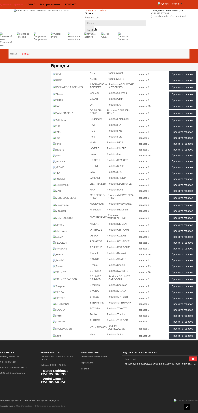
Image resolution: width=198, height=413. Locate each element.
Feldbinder (96, 119)
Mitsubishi (95, 209)
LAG (92, 172)
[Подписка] (193, 358)
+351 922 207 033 (160, 13)
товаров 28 (145, 335)
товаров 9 (144, 279)
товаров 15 (145, 106)
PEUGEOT (96, 241)
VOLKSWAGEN (99, 327)
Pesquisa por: (92, 17)
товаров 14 (145, 191)
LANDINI (95, 178)
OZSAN (94, 235)
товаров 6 (144, 198)
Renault (94, 253)
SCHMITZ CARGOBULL (97, 278)
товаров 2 (144, 143)
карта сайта (87, 362)
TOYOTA (95, 308)
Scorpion (95, 285)
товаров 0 (144, 87)
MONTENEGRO (99, 216)
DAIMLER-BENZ (96, 112)
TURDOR (95, 320)
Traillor (93, 314)
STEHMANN (97, 302)
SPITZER (95, 296)
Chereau (94, 93)
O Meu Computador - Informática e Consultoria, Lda (39, 406)
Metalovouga (97, 203)
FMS (92, 130)
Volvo (93, 334)
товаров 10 (145, 272)
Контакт (85, 368)
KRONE (94, 166)
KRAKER (95, 160)
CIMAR (94, 99)
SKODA (94, 291)
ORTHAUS (96, 229)
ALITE (93, 79)
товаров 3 (144, 167)
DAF (92, 104)
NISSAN (94, 224)
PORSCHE (96, 247)
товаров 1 (144, 74)
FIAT (92, 125)
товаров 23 (145, 266)
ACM (92, 73)
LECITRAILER (98, 183)
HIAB (93, 142)
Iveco (93, 154)
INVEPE (94, 148)
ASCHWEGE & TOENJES (98, 86)
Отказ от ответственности (94, 356)
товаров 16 (145, 254)
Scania (94, 265)
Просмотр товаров (182, 74)
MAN (92, 189)
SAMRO (94, 259)
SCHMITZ (95, 271)
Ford (92, 136)
